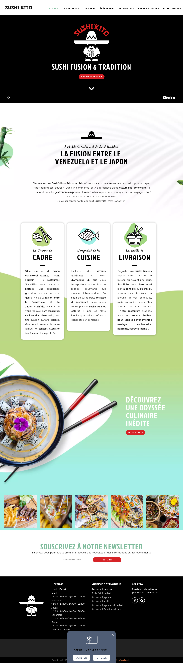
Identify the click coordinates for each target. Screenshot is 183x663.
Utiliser (102, 657)
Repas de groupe (148, 8)
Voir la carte (135, 432)
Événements (107, 8)
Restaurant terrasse (102, 589)
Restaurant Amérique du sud (107, 609)
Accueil (54, 8)
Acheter (81, 657)
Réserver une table (92, 76)
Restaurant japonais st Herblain (108, 605)
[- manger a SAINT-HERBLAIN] (20, 511)
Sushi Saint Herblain (102, 593)
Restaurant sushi (100, 601)
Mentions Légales (123, 660)
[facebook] (135, 602)
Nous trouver (172, 8)
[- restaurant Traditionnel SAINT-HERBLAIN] (91, 511)
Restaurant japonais (102, 597)
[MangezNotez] (142, 602)
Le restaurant (72, 8)
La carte (90, 8)
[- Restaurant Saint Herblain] (56, 511)
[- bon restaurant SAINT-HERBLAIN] (162, 511)
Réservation (126, 8)
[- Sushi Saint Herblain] (127, 511)
